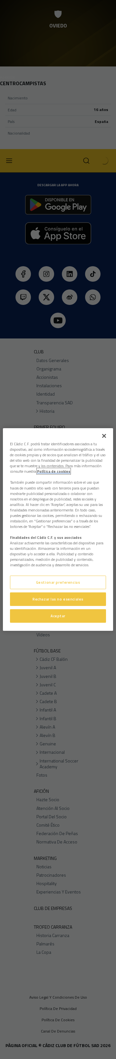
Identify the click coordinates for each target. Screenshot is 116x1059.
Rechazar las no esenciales (58, 599)
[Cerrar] (104, 436)
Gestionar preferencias (58, 582)
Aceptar (58, 616)
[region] (58, 529)
